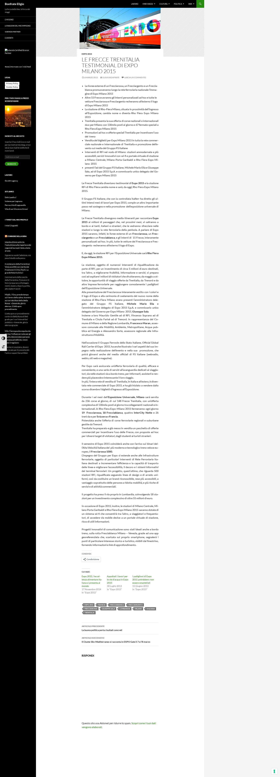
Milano (138, 609)
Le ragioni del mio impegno (17, 26)
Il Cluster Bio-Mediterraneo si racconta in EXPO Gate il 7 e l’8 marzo (116, 640)
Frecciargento (135, 605)
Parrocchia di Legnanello (15, 205)
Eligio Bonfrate (110, 77)
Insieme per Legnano (13, 201)
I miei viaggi (147, 4)
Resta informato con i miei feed (18, 66)
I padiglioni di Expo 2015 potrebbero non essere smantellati (143, 579)
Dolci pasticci (10, 197)
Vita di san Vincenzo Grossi (16, 209)
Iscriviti (11, 164)
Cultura (163, 4)
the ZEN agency (11, 181)
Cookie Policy (12, 87)
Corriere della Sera (17, 236)
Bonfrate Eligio (14, 4)
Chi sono (9, 19)
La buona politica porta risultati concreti (102, 628)
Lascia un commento (135, 77)
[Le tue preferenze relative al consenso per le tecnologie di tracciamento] (274, 771)
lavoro (134, 4)
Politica (178, 4)
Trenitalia (89, 613)
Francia (101, 605)
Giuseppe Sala (108, 609)
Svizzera (150, 609)
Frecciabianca (117, 605)
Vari (190, 4)
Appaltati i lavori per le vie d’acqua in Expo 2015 (117, 579)
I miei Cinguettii (11, 225)
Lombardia (125, 609)
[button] (120, 32)
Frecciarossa (90, 609)
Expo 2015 (87, 54)
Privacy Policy (12, 83)
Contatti (9, 38)
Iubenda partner (12, 32)
